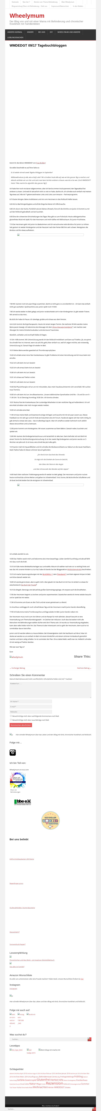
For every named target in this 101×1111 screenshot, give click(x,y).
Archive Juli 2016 (75, 1073)
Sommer (85, 1083)
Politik (44, 1084)
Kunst (18, 1084)
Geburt (85, 1077)
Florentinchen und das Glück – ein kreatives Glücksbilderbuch (32, 960)
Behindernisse (45, 1076)
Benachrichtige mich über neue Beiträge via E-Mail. (30, 720)
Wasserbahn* (15, 932)
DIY (51, 32)
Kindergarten (72, 1080)
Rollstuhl (66, 1084)
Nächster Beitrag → (84, 668)
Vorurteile (25, 1087)
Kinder (30, 32)
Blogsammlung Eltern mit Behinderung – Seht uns (29, 6)
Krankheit (13, 1084)
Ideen (65, 1080)
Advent (12, 1073)
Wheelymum (27, 15)
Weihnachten (40, 1087)
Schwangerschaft (75, 1084)
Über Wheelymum (67, 2)
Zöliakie (67, 1087)
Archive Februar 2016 (48, 1073)
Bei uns (41, 32)
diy (59, 1077)
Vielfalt (19, 1087)
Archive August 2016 (33, 1073)
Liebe (27, 1084)
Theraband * (61, 574)
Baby (37, 1077)
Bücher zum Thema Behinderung (45, 2)
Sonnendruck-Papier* (17, 944)
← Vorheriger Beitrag (17, 668)
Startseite (15, 2)
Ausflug (32, 1076)
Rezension (54, 1083)
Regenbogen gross (16, 883)
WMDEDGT (59, 1087)
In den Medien (78, 6)
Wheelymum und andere (69, 32)
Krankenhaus (81, 1080)
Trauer (14, 1087)
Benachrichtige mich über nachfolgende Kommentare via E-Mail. (35, 716)
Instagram (13, 988)
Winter (51, 1087)
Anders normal (14, 32)
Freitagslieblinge (67, 1076)
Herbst (54, 1080)
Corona (55, 1076)
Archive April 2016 (21, 1073)
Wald (31, 1087)
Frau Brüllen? (41, 163)
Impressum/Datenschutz (60, 6)
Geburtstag (13, 1080)
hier (82, 979)
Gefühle (21, 1080)
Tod (11, 1087)
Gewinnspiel (30, 1080)
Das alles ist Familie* (17, 967)
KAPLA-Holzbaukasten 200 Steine (22, 859)
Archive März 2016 (21, 1076)
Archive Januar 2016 (63, 1073)
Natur (32, 1083)
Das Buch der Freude (28, 585)
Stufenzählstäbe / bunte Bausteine (22, 908)
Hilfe (61, 1079)
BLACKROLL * (48, 574)
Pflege (38, 1084)
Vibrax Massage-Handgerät (62, 327)
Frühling (78, 1076)
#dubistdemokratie (74, 569)
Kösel (22, 1084)
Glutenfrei (43, 1080)
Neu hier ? (26, 2)
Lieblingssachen (15, 37)
